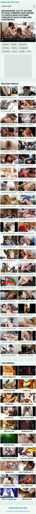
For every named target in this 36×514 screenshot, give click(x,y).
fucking (6, 48)
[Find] (33, 6)
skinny (15, 48)
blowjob (6, 44)
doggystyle (24, 48)
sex (29, 51)
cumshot (7, 51)
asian (14, 44)
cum (15, 51)
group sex (23, 44)
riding (22, 51)
